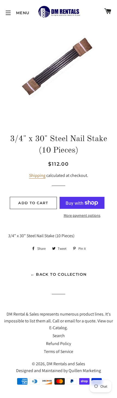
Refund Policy (58, 343)
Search (59, 335)
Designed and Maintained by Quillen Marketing (58, 370)
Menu (8, 12)
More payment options (82, 215)
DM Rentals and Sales (66, 364)
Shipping (37, 175)
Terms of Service (58, 351)
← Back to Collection (58, 274)
